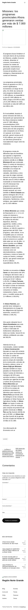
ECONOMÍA (17, 47)
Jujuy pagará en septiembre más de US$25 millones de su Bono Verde (10, 550)
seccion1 (5, 439)
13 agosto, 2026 (24, 558)
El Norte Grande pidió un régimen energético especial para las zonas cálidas (11, 558)
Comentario (5, 482)
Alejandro (10, 47)
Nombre (4, 499)
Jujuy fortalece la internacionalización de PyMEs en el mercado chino (11, 566)
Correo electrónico (7, 505)
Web (3, 512)
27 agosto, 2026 (24, 542)
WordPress (23, 606)
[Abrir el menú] (25, 2)
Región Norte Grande (9, 2)
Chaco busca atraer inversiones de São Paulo (10, 542)
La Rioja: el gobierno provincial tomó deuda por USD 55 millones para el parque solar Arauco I (8, 453)
